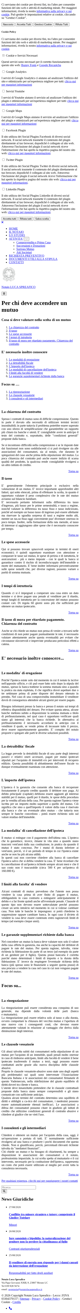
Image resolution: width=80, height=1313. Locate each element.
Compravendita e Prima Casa (33, 242)
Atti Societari (24, 252)
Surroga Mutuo (25, 249)
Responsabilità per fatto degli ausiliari (31, 1272)
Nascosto (8, 24)
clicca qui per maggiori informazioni (29, 153)
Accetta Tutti (24, 24)
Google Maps (14, 110)
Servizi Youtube (15, 91)
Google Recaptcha (50, 65)
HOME (13, 228)
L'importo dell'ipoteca (21, 366)
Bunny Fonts (28, 65)
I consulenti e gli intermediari (26, 398)
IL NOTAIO (16, 231)
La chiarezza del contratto (24, 327)
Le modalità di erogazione (24, 359)
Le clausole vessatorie (22, 395)
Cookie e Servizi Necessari (22, 55)
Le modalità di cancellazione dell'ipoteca (32, 369)
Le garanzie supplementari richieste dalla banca (36, 376)
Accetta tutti (9, 218)
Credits (16, 1302)
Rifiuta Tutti (61, 24)
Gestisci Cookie (43, 24)
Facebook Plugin (16, 130)
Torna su (73, 471)
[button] (4, 294)
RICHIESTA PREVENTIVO (26, 255)
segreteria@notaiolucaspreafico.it (25, 1289)
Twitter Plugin (14, 159)
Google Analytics (16, 71)
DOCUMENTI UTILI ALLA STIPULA (33, 259)
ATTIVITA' (16, 238)
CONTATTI (16, 262)
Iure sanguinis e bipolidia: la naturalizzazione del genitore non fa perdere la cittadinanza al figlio (39, 1240)
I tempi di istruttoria (20, 337)
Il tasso (13, 330)
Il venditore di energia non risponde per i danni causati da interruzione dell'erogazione (43, 1264)
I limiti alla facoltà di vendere (26, 372)
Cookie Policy (51, 1298)
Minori (13, 1224)
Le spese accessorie (20, 334)
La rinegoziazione (19, 391)
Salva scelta (42, 218)
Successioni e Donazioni (30, 245)
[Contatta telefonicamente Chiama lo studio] (10, 1308)
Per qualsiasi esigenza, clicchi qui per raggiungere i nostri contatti (39, 1180)
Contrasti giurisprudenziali (24, 1248)
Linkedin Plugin (15, 189)
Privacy (36, 1298)
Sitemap (24, 1298)
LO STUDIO (17, 235)
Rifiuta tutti (26, 218)
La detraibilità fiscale (21, 362)
